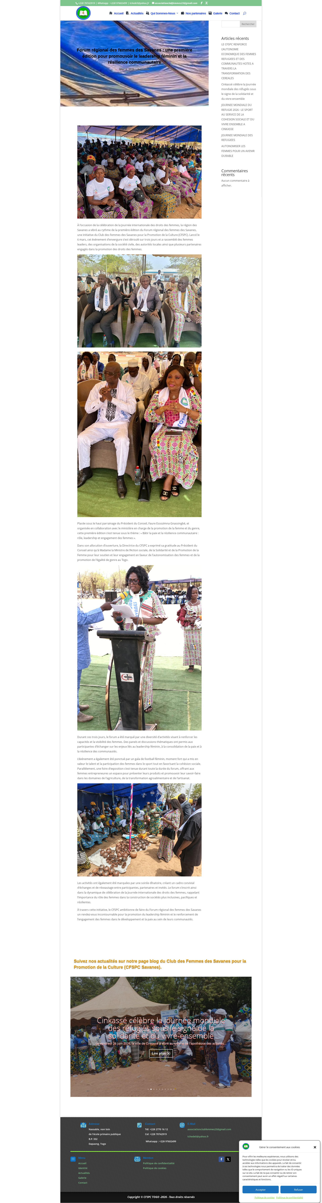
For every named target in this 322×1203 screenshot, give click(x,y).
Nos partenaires (196, 13)
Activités (143, 69)
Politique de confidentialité (289, 1197)
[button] (315, 1147)
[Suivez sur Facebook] (221, 1159)
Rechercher (248, 24)
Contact (234, 13)
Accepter (261, 1189)
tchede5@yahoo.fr (198, 1136)
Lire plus (159, 1053)
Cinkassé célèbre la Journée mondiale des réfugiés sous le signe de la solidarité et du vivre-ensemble (161, 1028)
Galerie (217, 13)
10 (173, 1089)
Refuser (298, 1189)
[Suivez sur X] (228, 1159)
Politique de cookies (265, 1197)
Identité (82, 1168)
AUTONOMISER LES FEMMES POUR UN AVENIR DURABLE (238, 151)
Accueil (118, 13)
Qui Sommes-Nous (163, 13)
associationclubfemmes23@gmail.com (209, 1129)
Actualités (137, 13)
